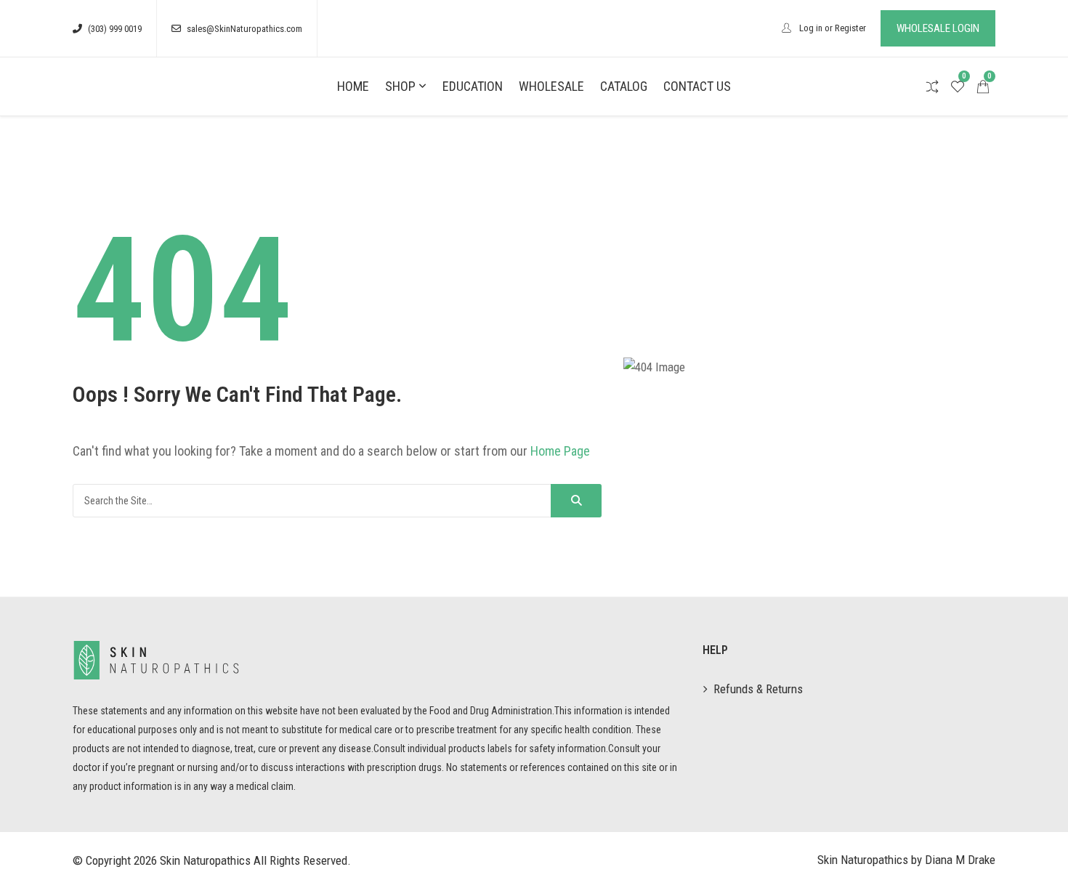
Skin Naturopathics (205, 860)
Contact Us (697, 86)
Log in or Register (831, 28)
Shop (400, 86)
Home (353, 86)
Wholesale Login (938, 28)
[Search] (576, 500)
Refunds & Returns (758, 689)
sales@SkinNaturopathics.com (244, 28)
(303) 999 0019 (115, 28)
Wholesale (551, 86)
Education (472, 86)
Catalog (623, 86)
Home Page (560, 451)
